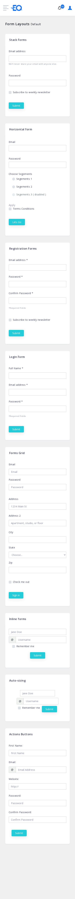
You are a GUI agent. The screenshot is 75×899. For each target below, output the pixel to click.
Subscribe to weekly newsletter (31, 92)
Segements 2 (24, 186)
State (12, 547)
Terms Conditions (23, 208)
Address (13, 499)
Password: (15, 795)
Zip (11, 562)
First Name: (16, 745)
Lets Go (16, 222)
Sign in (16, 595)
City (11, 532)
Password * (16, 276)
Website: (14, 779)
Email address (17, 51)
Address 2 (15, 515)
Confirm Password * (21, 293)
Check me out (21, 582)
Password (15, 75)
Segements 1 (24, 178)
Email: (12, 762)
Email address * (18, 260)
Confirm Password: (20, 812)
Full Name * (16, 368)
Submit (16, 105)
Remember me (25, 646)
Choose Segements (20, 174)
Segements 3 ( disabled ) (31, 194)
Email (12, 142)
